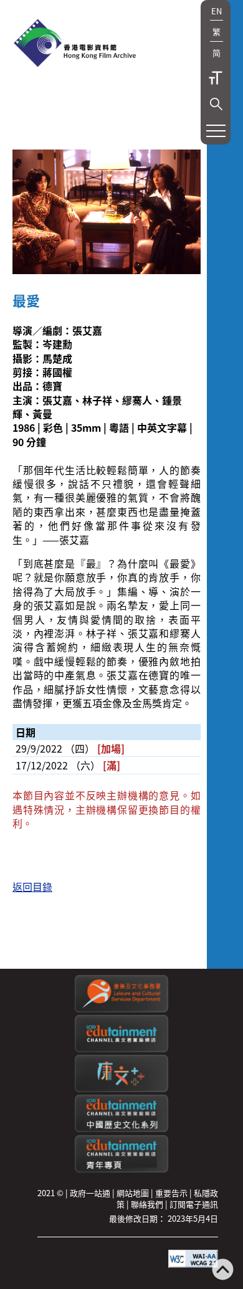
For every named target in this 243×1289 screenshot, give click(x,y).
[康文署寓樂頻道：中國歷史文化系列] (121, 1128)
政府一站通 (90, 1193)
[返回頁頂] (223, 1270)
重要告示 (171, 1193)
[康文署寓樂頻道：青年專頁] (121, 1169)
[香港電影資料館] (74, 44)
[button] (216, 104)
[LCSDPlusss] (121, 1089)
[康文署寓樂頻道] (121, 1049)
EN (216, 11)
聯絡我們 (147, 1204)
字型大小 (215, 77)
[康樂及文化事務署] (121, 1009)
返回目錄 (32, 886)
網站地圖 (133, 1193)
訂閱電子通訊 (193, 1204)
